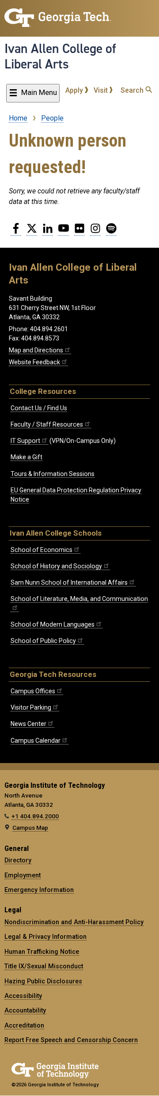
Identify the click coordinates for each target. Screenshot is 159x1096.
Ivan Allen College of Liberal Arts (60, 56)
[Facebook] (16, 232)
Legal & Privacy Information (45, 936)
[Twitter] (31, 232)
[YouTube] (63, 232)
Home (18, 118)
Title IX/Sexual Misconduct (43, 966)
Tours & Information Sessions (53, 473)
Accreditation (24, 1025)
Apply (75, 90)
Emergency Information (39, 889)
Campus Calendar (36, 740)
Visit (102, 90)
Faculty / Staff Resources (47, 424)
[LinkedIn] (47, 232)
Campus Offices (33, 691)
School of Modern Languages (53, 624)
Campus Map (30, 827)
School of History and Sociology (56, 566)
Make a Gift (26, 457)
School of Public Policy (43, 640)
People (52, 118)
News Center (28, 723)
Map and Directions (36, 350)
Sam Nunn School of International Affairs (69, 582)
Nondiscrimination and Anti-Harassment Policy (74, 922)
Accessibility (23, 995)
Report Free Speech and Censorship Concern (71, 1039)
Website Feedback (34, 362)
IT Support (25, 440)
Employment (22, 875)
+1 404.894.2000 (35, 816)
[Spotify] (111, 232)
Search (133, 90)
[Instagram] (95, 232)
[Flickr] (79, 232)
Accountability (25, 1010)
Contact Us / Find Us (39, 408)
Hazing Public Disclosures (43, 981)
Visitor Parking (31, 707)
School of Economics (41, 549)
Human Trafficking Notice (41, 951)
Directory (17, 860)
